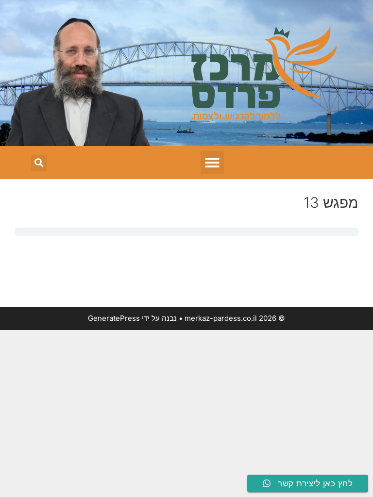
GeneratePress (114, 318)
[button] (212, 162)
